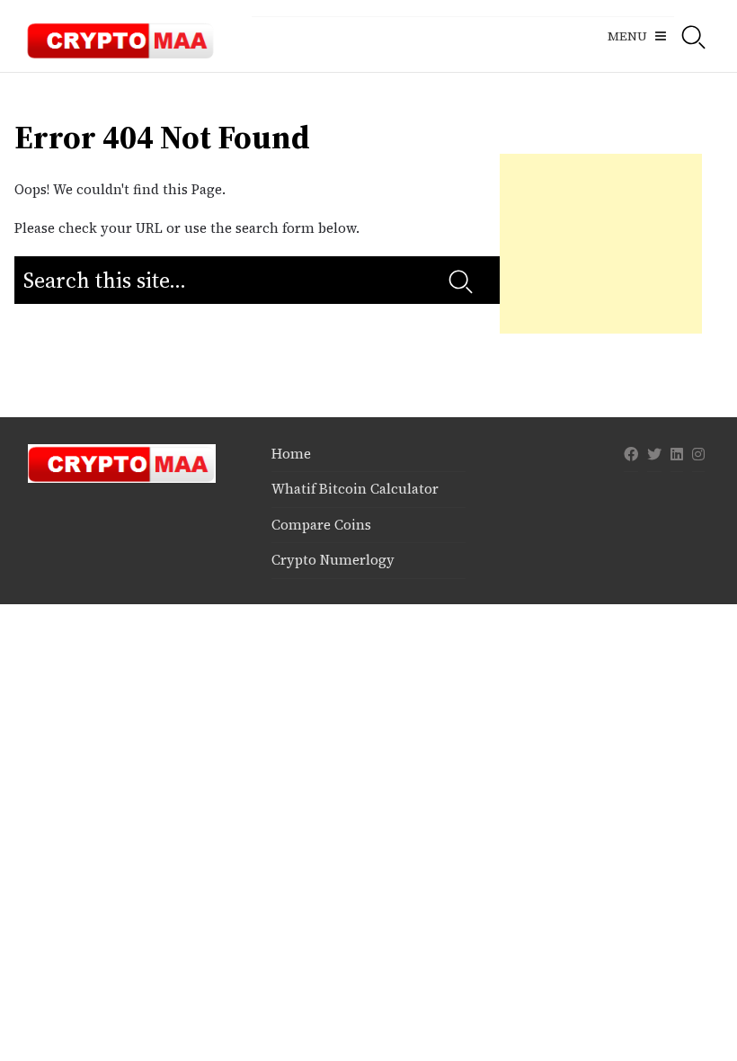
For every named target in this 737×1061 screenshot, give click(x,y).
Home (291, 453)
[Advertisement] (601, 244)
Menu (627, 36)
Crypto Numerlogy (333, 559)
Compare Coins (321, 524)
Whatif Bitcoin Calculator (355, 488)
